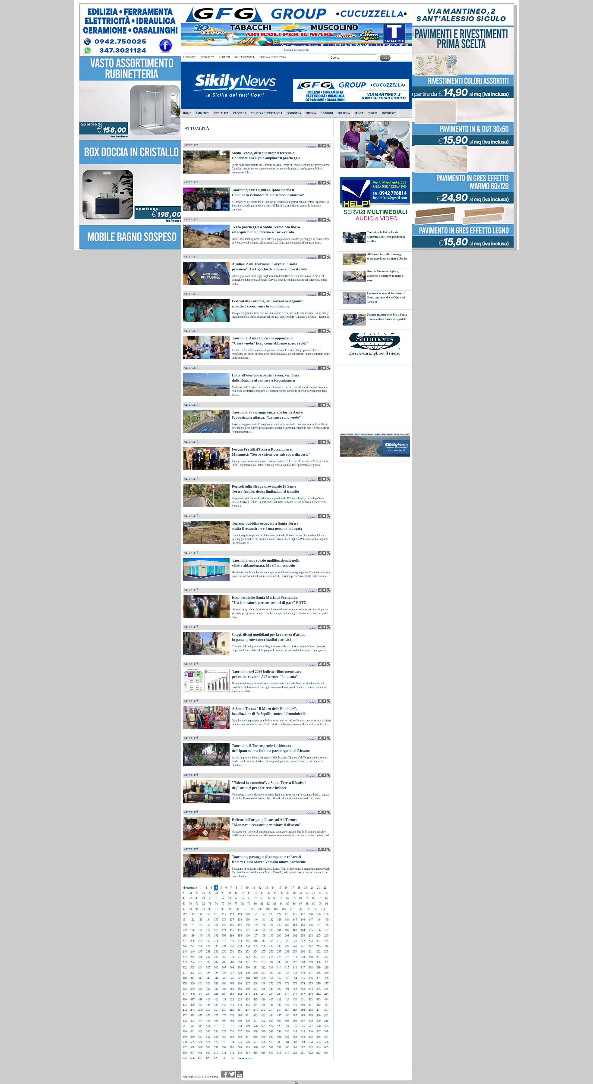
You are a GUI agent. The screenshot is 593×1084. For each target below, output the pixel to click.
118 (232, 914)
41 (300, 893)
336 (303, 972)
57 (255, 898)
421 (224, 999)
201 (287, 935)
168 (326, 925)
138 (240, 919)
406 (255, 994)
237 (271, 946)
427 (271, 999)
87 (300, 903)
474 (192, 1015)
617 (271, 1052)
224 (318, 941)
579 (271, 1042)
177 (248, 930)
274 (263, 957)
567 (326, 1036)
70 (190, 903)
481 (248, 1015)
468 (295, 1010)
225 (326, 941)
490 (318, 1015)
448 (287, 1004)
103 (260, 909)
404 (240, 994)
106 (284, 909)
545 (303, 1031)
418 (200, 999)
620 (295, 1052)
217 (263, 941)
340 (185, 978)
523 (279, 1026)
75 (222, 903)
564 (303, 1036)
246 (192, 951)
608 (200, 1052)
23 (184, 893)
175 (232, 930)
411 (295, 994)
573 (224, 1042)
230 (216, 946)
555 (232, 1036)
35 (261, 893)
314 (279, 967)
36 (268, 893)
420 (216, 999)
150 (185, 925)
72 (203, 903)
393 (303, 988)
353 (287, 978)
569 (192, 1042)
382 (216, 988)
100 (236, 909)
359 (185, 983)
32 (242, 893)
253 (248, 951)
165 (303, 925)
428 (279, 999)
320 (326, 967)
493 (192, 1020)
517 (232, 1026)
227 (192, 946)
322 (192, 972)
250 (224, 951)
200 (279, 935)
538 (248, 1031)
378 (185, 988)
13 (266, 887)
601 (295, 1047)
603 (311, 1047)
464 (263, 1010)
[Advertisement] (375, 395)
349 (255, 978)
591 (216, 1047)
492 (185, 1020)
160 (263, 925)
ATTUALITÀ (197, 128)
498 (232, 1020)
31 (235, 893)
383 (224, 988)
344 (216, 978)
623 (318, 1052)
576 (248, 1042)
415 (326, 994)
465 (271, 1010)
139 (248, 919)
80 (255, 903)
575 (240, 1042)
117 (224, 914)
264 (185, 957)
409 (279, 994)
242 (311, 946)
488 (303, 1015)
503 (271, 1020)
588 (192, 1047)
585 (318, 1042)
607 (192, 1052)
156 (232, 925)
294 (271, 962)
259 (295, 951)
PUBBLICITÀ (207, 57)
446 (271, 1004)
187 (326, 930)
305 (208, 967)
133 (200, 919)
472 (326, 1010)
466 (279, 1010)
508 (311, 1020)
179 (263, 930)
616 (263, 1052)
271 (240, 957)
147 (311, 919)
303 (192, 967)
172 (208, 930)
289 (232, 962)
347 (240, 978)
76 (229, 903)
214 (240, 941)
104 (268, 909)
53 (229, 898)
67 (320, 898)
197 (255, 935)
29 (222, 893)
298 (303, 962)
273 (255, 957)
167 (318, 925)
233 (240, 946)
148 (318, 919)
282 (326, 957)
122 (263, 914)
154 (216, 925)
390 (279, 988)
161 (271, 925)
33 (248, 893)
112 (185, 914)
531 (192, 1031)
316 (295, 967)
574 (232, 1042)
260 (303, 951)
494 (200, 1020)
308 (232, 967)
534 (216, 1031)
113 (192, 914)
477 (216, 1015)
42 (307, 893)
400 (208, 994)
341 (192, 978)
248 (208, 951)
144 (287, 919)
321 (185, 972)
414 (318, 994)
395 (318, 988)
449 (295, 1004)
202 (295, 935)
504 (279, 1020)
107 (292, 909)
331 (263, 972)
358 (326, 978)
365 (232, 983)
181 (279, 930)
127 (303, 914)
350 (263, 978)
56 (248, 898)
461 (240, 1010)
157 (240, 925)
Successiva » (245, 1058)
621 (303, 1052)
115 (208, 914)
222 (303, 941)
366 (240, 983)
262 (318, 951)
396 (326, 988)
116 (216, 914)
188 (185, 935)
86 (294, 903)
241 (303, 946)
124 (279, 914)
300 (318, 962)
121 (255, 914)
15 (279, 887)
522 (271, 1026)
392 (295, 988)
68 (326, 898)
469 (303, 1010)
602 (303, 1047)
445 (263, 1004)
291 (248, 962)
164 (295, 925)
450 (303, 1004)
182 (287, 930)
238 (279, 946)
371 (279, 983)
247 (200, 951)
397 (185, 994)
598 (271, 1047)
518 (240, 1026)
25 (197, 893)
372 (287, 983)
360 (192, 983)
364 (224, 983)
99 (229, 909)
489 (311, 1015)
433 (318, 999)
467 (287, 1010)
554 (224, 1036)
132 (192, 919)
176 (240, 930)
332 (271, 972)
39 (287, 893)
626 (192, 1058)
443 (248, 1004)
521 (263, 1026)
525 (295, 1026)
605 (326, 1047)
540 (263, 1031)
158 (248, 925)
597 (263, 1047)
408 (271, 994)
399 (200, 994)
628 (208, 1058)
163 (287, 925)
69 (184, 903)
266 (200, 957)
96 (209, 909)
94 (197, 909)
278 (295, 957)
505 (287, 1020)
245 (185, 951)
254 (255, 951)
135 (216, 919)
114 (200, 914)
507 (303, 1020)
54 (235, 898)
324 (208, 972)
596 (255, 1047)
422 (232, 999)
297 (295, 962)
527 (311, 1026)
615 (255, 1052)
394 (311, 988)
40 (294, 893)
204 (311, 935)
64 (300, 898)
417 (192, 999)
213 (232, 941)
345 (224, 978)
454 (185, 1010)
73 (209, 903)
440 (224, 1004)
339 (326, 972)
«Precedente (190, 887)
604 (318, 1047)
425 (255, 999)
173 (216, 930)
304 (200, 967)
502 (263, 1020)
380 (200, 988)
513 (200, 1026)
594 (240, 1047)
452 (318, 1004)
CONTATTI (224, 57)
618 (279, 1052)
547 (318, 1031)
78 (242, 903)
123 (271, 914)
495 (208, 1020)
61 (281, 898)
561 (279, 1036)
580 (279, 1042)
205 (318, 935)
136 (224, 919)
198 (263, 935)
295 (279, 962)
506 (295, 1020)
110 (315, 909)
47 (190, 898)
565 (311, 1036)
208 (192, 941)
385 (240, 988)
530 (185, 1031)
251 (232, 951)
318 (311, 967)
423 (240, 999)
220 (287, 941)
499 (240, 1020)
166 (311, 925)
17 (292, 887)
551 (200, 1036)
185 (311, 930)
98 (222, 909)
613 (240, 1052)
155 (224, 925)
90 (320, 903)
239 (287, 946)
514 (208, 1026)
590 (208, 1047)
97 (216, 909)
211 (216, 941)
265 (192, 957)
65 (307, 898)
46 (184, 898)
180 (271, 930)
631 (232, 1058)
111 (323, 909)
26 (203, 893)
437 (200, 1004)
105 (276, 909)
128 (311, 914)
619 (287, 1052)
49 (203, 898)
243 (318, 946)
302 (185, 967)
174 (224, 930)
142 (271, 919)
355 (303, 978)
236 (263, 946)
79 (248, 903)
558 (255, 1036)
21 (318, 887)
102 (252, 909)
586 (326, 1042)
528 (318, 1026)
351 (271, 978)
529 (326, 1026)
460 (232, 1010)
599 (279, 1047)
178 (255, 930)
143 (279, 919)
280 (311, 957)
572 (216, 1042)
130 (326, 914)
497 (224, 1020)
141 (263, 919)
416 (185, 999)
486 (287, 1015)
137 (232, 919)
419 (208, 999)
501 (255, 1020)
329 (248, 972)
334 (287, 972)
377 (326, 983)
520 (255, 1026)
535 (224, 1031)
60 (274, 898)
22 (325, 887)
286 (208, 962)
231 (224, 946)
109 (307, 909)
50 (209, 898)
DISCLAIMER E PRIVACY (272, 57)
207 (185, 941)
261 (311, 951)
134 (208, 919)
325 (216, 972)
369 (263, 983)
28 (216, 893)
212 (224, 941)
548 (326, 1031)
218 (271, 941)
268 (216, 957)
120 (248, 914)
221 (295, 941)
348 (248, 978)
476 (208, 1015)
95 (203, 909)
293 (263, 962)
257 (279, 951)
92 (184, 909)
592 (224, 1047)
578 (263, 1042)
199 (271, 935)
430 (295, 999)
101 (244, 909)
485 (279, 1015)
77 (235, 903)
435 (185, 1004)
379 (192, 988)
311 (255, 967)
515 (216, 1026)
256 (271, 951)
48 (197, 898)
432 (311, 999)
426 (263, 999)
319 (318, 967)
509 (318, 1020)
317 (303, 967)
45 (326, 893)
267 (208, 957)
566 (318, 1036)
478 (224, 1015)
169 (185, 930)
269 (224, 957)
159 (255, 925)
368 (255, 983)
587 (185, 1047)
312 (263, 967)
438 (208, 1004)
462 (248, 1010)
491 (326, 1015)
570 (200, 1042)
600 (287, 1047)
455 (192, 1010)
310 (248, 967)
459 (224, 1010)
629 (216, 1058)
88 (307, 903)
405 (248, 994)
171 (200, 930)
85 (287, 903)
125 (287, 914)
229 (208, 946)
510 (326, 1020)
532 (200, 1031)
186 (318, 930)
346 (232, 978)
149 (326, 919)
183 (295, 930)
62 (287, 898)
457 (208, 1010)
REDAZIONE (189, 57)
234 (248, 946)
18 (299, 887)
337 (311, 972)
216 (255, 941)
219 (279, 941)
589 (200, 1047)
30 (229, 893)
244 (326, 946)
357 (318, 978)
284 (192, 962)
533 (208, 1031)
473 (185, 1015)
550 (192, 1036)
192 (216, 935)
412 (303, 994)
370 (271, 983)
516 (224, 1026)
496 (216, 1020)
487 (295, 1015)
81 (261, 903)
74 (216, 903)
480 (240, 1015)
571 (208, 1042)
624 (326, 1052)
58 (261, 898)
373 (295, 983)
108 (299, 909)
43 (313, 893)
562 (287, 1036)
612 (232, 1052)
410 (287, 994)
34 (255, 893)
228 (200, 946)
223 (311, 941)
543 (287, 1031)
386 (248, 988)
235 (255, 946)
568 (185, 1042)
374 (303, 983)
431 (303, 999)
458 (216, 1010)
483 (263, 1015)
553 (216, 1036)
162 (279, 925)
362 (208, 983)
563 (295, 1036)
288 (224, 962)
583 (303, 1042)
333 (279, 972)
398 (192, 994)
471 (318, 1010)
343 (208, 978)
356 (311, 978)
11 (253, 887)
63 (294, 898)
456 (200, 1010)
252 (240, 951)
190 (200, 935)
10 (247, 887)
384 (232, 988)
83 (274, 903)
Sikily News (211, 1076)
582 (295, 1042)
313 (271, 967)
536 (232, 1031)
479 (232, 1015)
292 (255, 962)
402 (224, 994)
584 (311, 1042)
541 (271, 1031)
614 (248, 1052)
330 (255, 972)
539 (255, 1031)
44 (320, 893)
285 (200, 962)
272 (248, 957)
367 (248, 983)
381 (208, 988)
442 (240, 1004)
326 (224, 972)
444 (255, 1004)
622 (311, 1052)
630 (224, 1058)
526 (303, 1026)
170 (192, 930)
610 (216, 1052)
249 (216, 951)
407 (263, 994)
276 (279, 957)
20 (312, 887)
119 (240, 914)
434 (326, 999)
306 (216, 967)
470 (311, 1010)
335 (295, 972)
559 (263, 1036)
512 (192, 1026)
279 (303, 957)
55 (242, 898)
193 (224, 935)
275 (271, 957)
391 (287, 988)
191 (208, 935)
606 (185, 1052)
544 (295, 1031)
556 (240, 1036)
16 (286, 887)
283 (185, 962)
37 (274, 893)
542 (279, 1031)
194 (232, 935)
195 (240, 935)
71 (197, 903)
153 (208, 925)
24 (190, 893)
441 (232, 1004)
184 (303, 930)
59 (268, 898)
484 (271, 1015)
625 (185, 1058)
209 (200, 941)
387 (255, 988)
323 (200, 972)
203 (303, 935)
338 (318, 972)
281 (318, 957)
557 (248, 1036)
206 (326, 935)
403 (232, 994)
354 (295, 978)
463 (255, 1010)
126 (295, 914)
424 (248, 999)
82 (268, 903)
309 (240, 967)
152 (200, 925)
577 (255, 1042)
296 (287, 962)
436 (192, 1004)
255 (263, 951)
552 (208, 1036)
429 (287, 999)
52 (222, 898)
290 (240, 962)
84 (281, 903)
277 (287, 957)
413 (311, 994)
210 (208, 941)
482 (255, 1015)
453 (326, 1004)
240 (295, 946)
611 (224, 1052)
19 (305, 887)
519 (248, 1026)
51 (216, 898)
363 (216, 983)
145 (295, 919)
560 (271, 1036)
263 (326, 951)
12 (260, 887)
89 (313, 903)
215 (248, 941)
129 (318, 914)
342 (200, 978)
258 (287, 951)
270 (232, 957)
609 (208, 1052)
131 (185, 919)
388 (263, 988)
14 (273, 887)
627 (200, 1058)
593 (232, 1047)
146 (303, 919)
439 (216, 1004)
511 (185, 1026)
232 (232, 946)
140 (255, 919)
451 (311, 1004)
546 (311, 1031)
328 (240, 972)
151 (192, 925)
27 (209, 893)
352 (279, 978)
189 (192, 935)
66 (313, 898)
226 (185, 946)
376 (318, 983)
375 (311, 983)
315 (287, 967)
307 (224, 967)
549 (185, 1036)
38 (281, 893)
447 (279, 1004)
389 (271, 988)
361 (200, 983)
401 (216, 994)
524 (287, 1026)
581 (287, 1042)
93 (190, 909)
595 (248, 1047)
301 (326, 962)
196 (248, 935)
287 (216, 962)
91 (326, 903)
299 (311, 962)
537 (240, 1031)
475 (200, 1015)
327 (232, 972)
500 (248, 1020)
